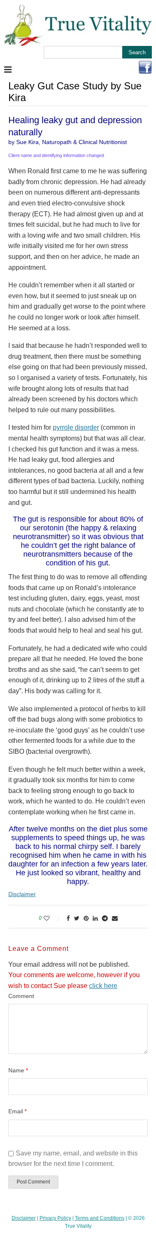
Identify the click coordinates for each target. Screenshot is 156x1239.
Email (17, 1111)
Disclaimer (22, 894)
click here (103, 985)
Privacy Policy (55, 1218)
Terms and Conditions (99, 1218)
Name (18, 1070)
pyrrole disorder (76, 427)
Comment (21, 996)
